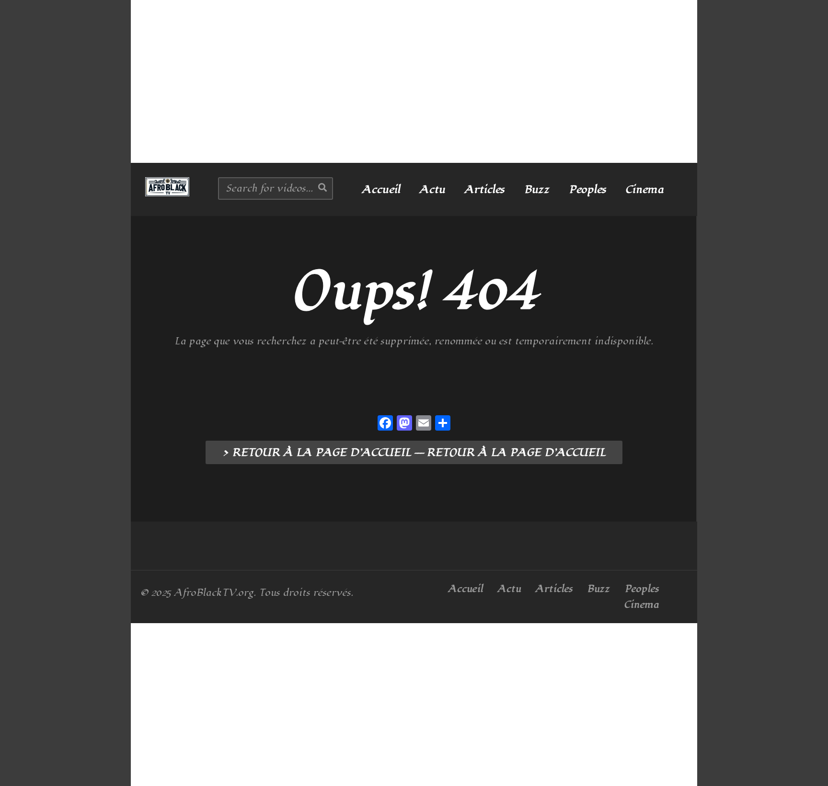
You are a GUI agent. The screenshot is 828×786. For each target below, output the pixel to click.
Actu (432, 189)
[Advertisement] (414, 81)
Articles (484, 189)
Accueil (381, 189)
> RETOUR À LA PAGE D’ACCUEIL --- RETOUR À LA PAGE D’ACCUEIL (414, 452)
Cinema (644, 189)
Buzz (537, 189)
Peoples (587, 189)
